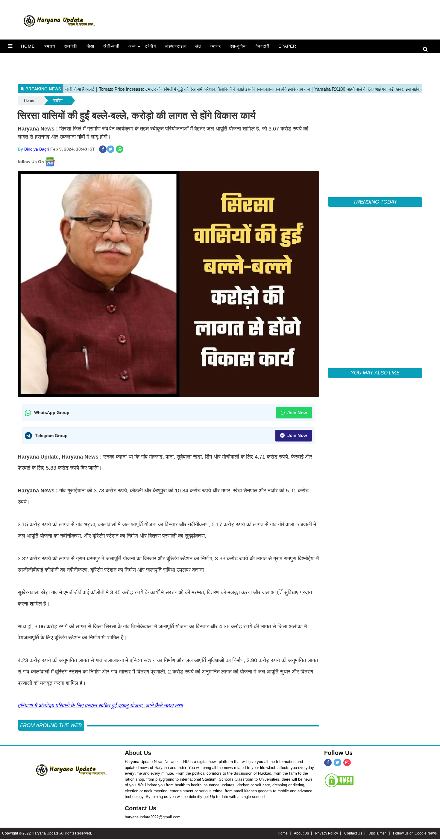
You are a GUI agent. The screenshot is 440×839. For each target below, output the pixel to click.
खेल (198, 46)
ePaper (287, 46)
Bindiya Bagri (36, 149)
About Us (138, 753)
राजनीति (71, 46)
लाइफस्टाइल (175, 46)
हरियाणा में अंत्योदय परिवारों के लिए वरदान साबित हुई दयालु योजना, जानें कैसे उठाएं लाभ (100, 705)
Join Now (296, 412)
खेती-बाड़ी (111, 46)
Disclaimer (377, 833)
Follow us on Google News (415, 833)
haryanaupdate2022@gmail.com (152, 817)
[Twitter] (337, 762)
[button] (10, 46)
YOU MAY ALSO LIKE (375, 373)
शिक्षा (90, 46)
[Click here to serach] (427, 49)
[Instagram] (347, 762)
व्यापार (215, 46)
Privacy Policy (326, 833)
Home (28, 46)
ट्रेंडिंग (150, 46)
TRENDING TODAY (375, 202)
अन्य (132, 46)
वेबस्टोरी (262, 46)
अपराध (49, 46)
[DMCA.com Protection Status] (339, 780)
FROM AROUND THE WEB (51, 725)
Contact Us (140, 808)
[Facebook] (328, 762)
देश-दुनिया (238, 46)
